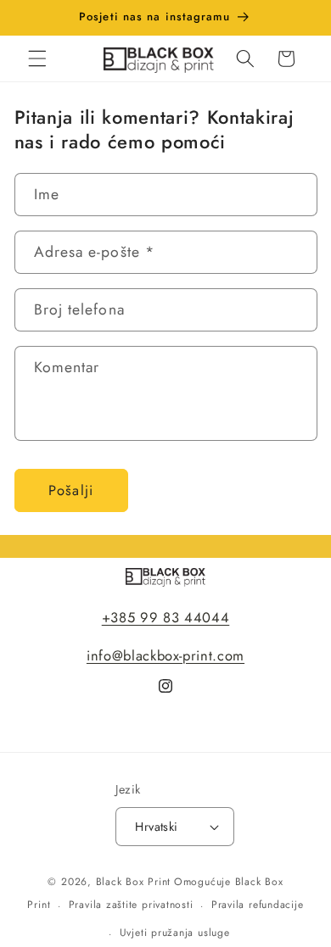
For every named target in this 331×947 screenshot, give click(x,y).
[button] (37, 58)
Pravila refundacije (257, 904)
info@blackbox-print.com (165, 655)
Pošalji (70, 490)
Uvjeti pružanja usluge (175, 932)
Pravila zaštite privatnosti (131, 904)
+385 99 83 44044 (166, 617)
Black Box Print (133, 881)
